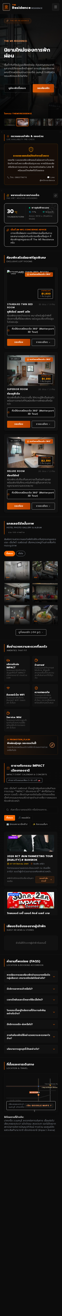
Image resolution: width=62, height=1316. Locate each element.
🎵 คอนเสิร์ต (24, 817)
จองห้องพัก (43, 88)
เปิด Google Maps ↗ (39, 1105)
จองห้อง (18, 342)
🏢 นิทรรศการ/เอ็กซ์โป (16, 824)
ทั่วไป (20, 553)
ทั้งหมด (9, 553)
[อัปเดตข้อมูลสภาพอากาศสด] (55, 195)
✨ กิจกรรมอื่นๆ (40, 824)
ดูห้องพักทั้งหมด (17, 88)
